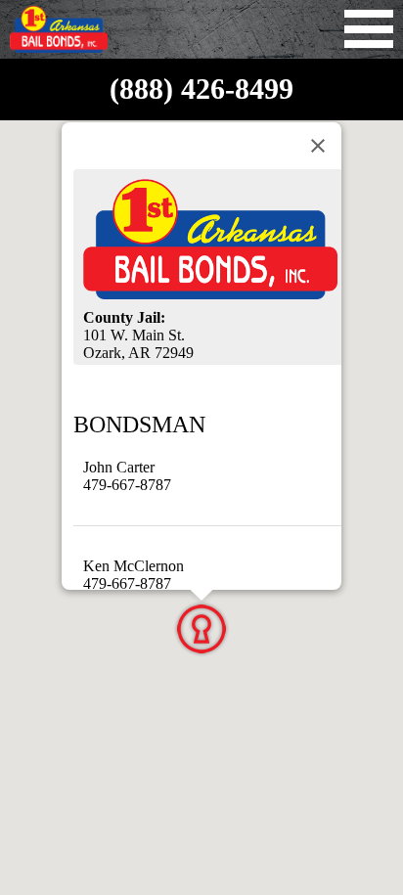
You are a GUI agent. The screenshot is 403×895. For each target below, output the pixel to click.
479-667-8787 (127, 485)
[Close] (317, 145)
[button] (201, 629)
